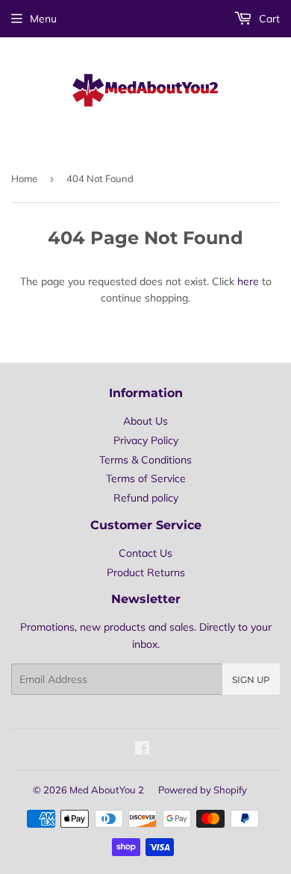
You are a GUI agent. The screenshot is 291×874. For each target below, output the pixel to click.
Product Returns (146, 572)
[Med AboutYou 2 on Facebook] (142, 750)
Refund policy (145, 498)
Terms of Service (146, 478)
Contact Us (145, 553)
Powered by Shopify (202, 790)
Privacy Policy (145, 440)
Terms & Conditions (145, 459)
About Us (145, 421)
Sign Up (251, 679)
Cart (268, 18)
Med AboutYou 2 (106, 790)
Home (24, 178)
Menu (43, 18)
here (248, 281)
